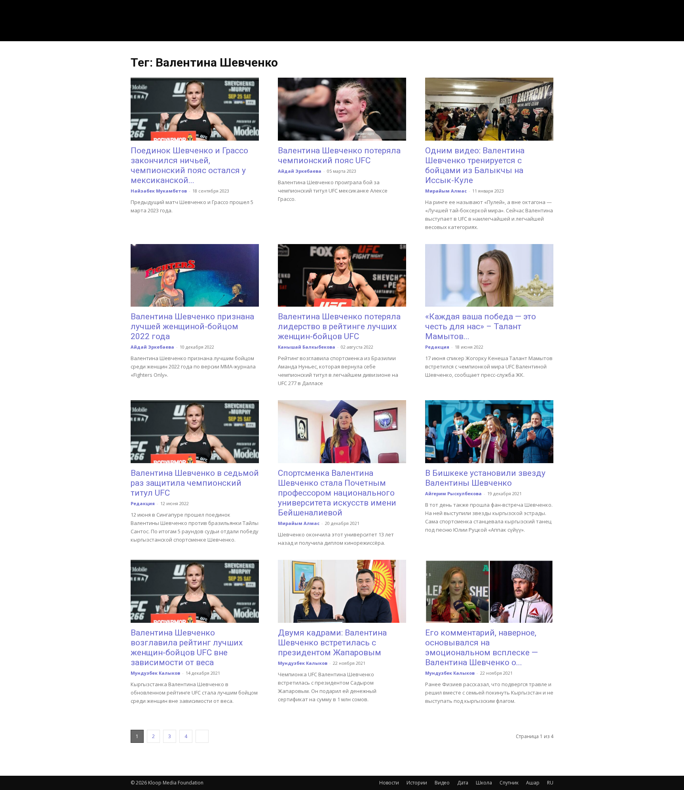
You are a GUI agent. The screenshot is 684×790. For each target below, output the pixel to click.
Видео (442, 782)
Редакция (437, 347)
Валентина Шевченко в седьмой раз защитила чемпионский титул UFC (195, 483)
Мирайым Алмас (446, 191)
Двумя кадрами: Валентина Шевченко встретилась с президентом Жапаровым (332, 642)
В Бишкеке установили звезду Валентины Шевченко (485, 478)
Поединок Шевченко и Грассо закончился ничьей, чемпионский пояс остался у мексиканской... (189, 165)
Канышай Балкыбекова (306, 347)
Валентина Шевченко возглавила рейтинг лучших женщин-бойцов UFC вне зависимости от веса (187, 647)
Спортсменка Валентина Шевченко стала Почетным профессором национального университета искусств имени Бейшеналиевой (337, 492)
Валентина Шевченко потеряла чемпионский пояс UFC (339, 155)
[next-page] (202, 736)
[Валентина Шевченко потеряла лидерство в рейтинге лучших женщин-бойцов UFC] (342, 275)
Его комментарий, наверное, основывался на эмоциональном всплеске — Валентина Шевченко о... (481, 647)
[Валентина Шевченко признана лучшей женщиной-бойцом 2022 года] (195, 275)
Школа (484, 782)
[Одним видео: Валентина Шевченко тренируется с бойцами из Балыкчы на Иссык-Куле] (489, 109)
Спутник (509, 782)
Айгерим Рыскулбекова (453, 493)
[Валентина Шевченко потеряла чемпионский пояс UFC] (342, 109)
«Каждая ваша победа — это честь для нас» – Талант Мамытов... (480, 326)
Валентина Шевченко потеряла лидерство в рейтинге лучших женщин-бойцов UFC (339, 326)
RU (550, 782)
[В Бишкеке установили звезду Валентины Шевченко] (489, 431)
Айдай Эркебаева (299, 171)
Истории (417, 782)
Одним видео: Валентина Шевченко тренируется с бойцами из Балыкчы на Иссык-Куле (474, 165)
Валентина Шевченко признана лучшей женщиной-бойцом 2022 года (192, 326)
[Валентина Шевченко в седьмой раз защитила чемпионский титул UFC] (195, 431)
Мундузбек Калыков (155, 673)
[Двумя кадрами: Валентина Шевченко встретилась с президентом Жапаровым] (342, 591)
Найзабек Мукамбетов (159, 191)
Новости (389, 782)
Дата (462, 782)
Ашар (533, 782)
